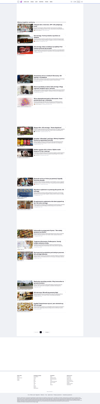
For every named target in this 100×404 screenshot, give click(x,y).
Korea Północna (36, 376)
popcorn (28, 311)
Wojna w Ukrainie (52, 382)
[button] (74, 1)
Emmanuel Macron (69, 380)
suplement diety (20, 198)
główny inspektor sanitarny (24, 43)
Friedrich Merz (69, 384)
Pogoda (46, 1)
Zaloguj (78, 1)
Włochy (35, 381)
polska (18, 135)
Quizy (36, 1)
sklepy (21, 260)
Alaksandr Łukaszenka (70, 381)
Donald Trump (69, 377)
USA (34, 384)
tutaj (37, 401)
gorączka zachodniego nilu (25, 106)
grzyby (21, 135)
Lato (50, 383)
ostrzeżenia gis (21, 54)
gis (17, 54)
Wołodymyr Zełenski (70, 383)
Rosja (34, 380)
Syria (34, 382)
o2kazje (32, 1)
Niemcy (35, 385)
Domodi (18, 376)
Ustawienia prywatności (67, 394)
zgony (22, 249)
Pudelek (18, 380)
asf (17, 157)
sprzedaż (21, 146)
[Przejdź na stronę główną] (18, 2)
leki (17, 32)
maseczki (18, 186)
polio (28, 83)
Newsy (51, 376)
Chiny (51, 380)
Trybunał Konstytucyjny (53, 381)
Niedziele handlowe (53, 377)
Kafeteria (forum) (19, 377)
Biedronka (19, 289)
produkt (28, 209)
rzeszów (18, 249)
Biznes (51, 1)
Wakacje (51, 384)
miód (18, 43)
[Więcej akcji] (65, 24)
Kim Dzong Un (69, 376)
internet (20, 32)
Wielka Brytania (36, 388)
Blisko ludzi (26, 1)
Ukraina (35, 377)
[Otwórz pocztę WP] (71, 2)
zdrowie (18, 106)
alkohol (18, 146)
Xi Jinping (68, 382)
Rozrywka (41, 1)
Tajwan (35, 383)
